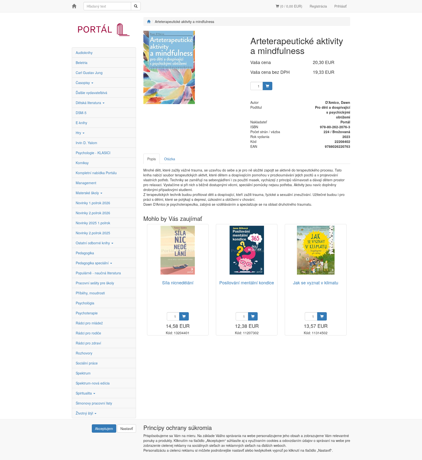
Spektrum (83, 373)
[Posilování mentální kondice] (247, 250)
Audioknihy (84, 52)
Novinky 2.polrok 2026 (93, 212)
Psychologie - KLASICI (93, 152)
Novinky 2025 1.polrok (93, 222)
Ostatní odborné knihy (93, 242)
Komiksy (82, 162)
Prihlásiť (340, 6)
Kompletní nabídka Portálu (96, 172)
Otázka (169, 158)
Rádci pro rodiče (88, 333)
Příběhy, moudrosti (90, 292)
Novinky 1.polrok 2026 (93, 202)
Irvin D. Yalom (86, 142)
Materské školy (88, 192)
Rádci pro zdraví (88, 343)
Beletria (81, 62)
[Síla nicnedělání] (177, 250)
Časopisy (83, 82)
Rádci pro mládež (89, 323)
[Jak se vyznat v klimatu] (316, 250)
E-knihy (81, 122)
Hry (79, 132)
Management (86, 182)
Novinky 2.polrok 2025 (93, 232)
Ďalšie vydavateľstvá (91, 92)
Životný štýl (85, 413)
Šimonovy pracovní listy (94, 403)
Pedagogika (85, 252)
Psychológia (85, 302)
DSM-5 (81, 112)
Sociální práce (87, 363)
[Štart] (148, 21)
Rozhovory (84, 353)
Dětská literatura (89, 102)
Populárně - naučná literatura (98, 272)
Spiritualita (84, 393)
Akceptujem (104, 428)
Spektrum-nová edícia (93, 383)
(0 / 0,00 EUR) (290, 6)
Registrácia (318, 6)
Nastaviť (126, 428)
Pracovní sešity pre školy (95, 282)
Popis (151, 158)
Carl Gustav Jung (89, 72)
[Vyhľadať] (136, 6)
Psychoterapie (87, 312)
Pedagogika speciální (93, 262)
